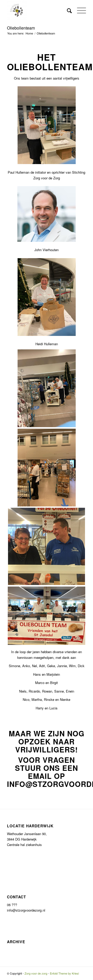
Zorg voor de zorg (36, 973)
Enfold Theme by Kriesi (64, 973)
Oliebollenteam (21, 28)
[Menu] (79, 10)
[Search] (67, 10)
